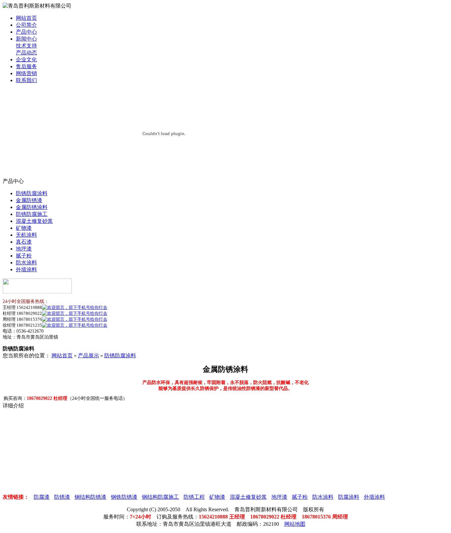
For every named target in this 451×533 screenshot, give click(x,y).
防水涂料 (26, 262)
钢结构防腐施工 (160, 497)
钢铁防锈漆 (124, 497)
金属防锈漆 (29, 200)
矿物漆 (24, 228)
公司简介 (26, 25)
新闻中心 (26, 39)
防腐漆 (42, 497)
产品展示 (88, 355)
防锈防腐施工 (32, 214)
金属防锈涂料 (32, 207)
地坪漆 (24, 249)
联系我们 (26, 80)
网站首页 (26, 18)
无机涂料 (26, 235)
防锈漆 (62, 497)
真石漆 (24, 242)
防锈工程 (194, 497)
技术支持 (26, 45)
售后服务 (26, 66)
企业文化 (26, 59)
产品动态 (26, 52)
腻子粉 (24, 255)
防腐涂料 (348, 497)
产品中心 (26, 32)
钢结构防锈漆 (90, 497)
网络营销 (26, 73)
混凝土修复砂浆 (34, 221)
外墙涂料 (26, 269)
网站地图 (294, 524)
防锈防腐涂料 (32, 193)
